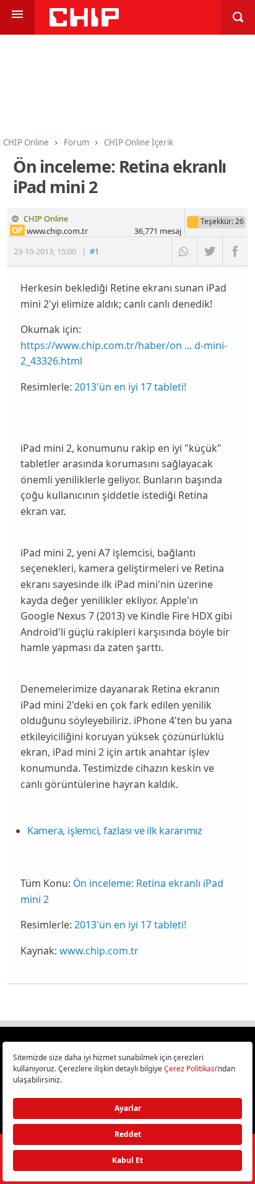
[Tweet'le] (209, 251)
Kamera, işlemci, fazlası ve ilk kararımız (114, 830)
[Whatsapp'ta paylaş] (184, 251)
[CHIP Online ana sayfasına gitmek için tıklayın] (84, 23)
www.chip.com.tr (99, 950)
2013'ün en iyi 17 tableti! (130, 387)
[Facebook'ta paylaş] (235, 251)
